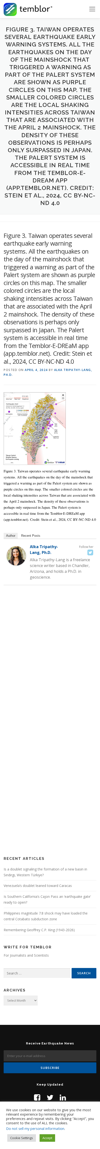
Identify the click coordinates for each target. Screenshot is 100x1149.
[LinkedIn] (63, 1097)
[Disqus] (50, 658)
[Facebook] (37, 1097)
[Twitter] (90, 552)
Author (10, 535)
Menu (92, 9)
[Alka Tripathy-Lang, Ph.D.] (16, 556)
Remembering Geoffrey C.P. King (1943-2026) (39, 930)
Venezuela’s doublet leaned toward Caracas (38, 885)
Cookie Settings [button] (21, 1138)
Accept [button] (47, 1138)
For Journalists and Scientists (26, 955)
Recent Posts (30, 535)
